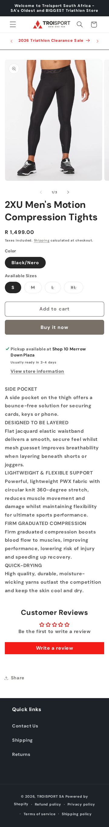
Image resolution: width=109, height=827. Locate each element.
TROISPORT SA (50, 796)
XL (77, 288)
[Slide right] (68, 192)
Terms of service (40, 814)
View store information (37, 371)
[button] (13, 24)
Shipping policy (77, 814)
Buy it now (55, 327)
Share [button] (18, 678)
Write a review (54, 648)
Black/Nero (25, 263)
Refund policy (48, 804)
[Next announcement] (97, 41)
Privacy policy (81, 804)
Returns (21, 754)
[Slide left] (41, 192)
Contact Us (25, 726)
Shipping (42, 240)
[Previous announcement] (11, 41)
